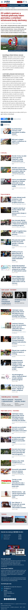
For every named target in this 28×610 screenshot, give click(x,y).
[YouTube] (15, 599)
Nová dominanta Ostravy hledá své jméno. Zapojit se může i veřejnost (18, 387)
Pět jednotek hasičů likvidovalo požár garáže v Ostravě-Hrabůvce (18, 242)
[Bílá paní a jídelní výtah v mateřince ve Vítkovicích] (6, 141)
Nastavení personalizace (5, 607)
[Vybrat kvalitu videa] (26, 50)
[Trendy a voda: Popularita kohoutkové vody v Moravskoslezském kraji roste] (6, 481)
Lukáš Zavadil (23, 216)
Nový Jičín (21, 355)
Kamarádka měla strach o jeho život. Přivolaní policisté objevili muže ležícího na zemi (19, 340)
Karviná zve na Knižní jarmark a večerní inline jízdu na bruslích (19, 429)
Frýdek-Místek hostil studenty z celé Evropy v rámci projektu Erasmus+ (18, 200)
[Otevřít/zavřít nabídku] (2, 2)
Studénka (17, 236)
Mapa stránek (4, 608)
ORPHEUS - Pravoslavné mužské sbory (6, 301)
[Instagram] (7, 599)
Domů (2, 8)
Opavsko (23, 5)
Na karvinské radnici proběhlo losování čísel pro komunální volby (18, 440)
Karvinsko (3, 5)
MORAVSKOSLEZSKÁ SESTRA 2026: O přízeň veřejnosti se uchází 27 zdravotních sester (19, 268)
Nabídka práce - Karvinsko (10, 397)
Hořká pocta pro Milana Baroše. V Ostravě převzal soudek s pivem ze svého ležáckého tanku (18, 256)
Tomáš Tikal (24, 204)
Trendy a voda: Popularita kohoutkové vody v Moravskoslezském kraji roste (18, 483)
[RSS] (13, 599)
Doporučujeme (5, 194)
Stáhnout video (22, 50)
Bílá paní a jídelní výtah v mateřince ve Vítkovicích (19, 141)
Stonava (21, 474)
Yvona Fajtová (22, 227)
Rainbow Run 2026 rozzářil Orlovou (18, 462)
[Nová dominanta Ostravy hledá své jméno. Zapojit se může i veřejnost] (6, 387)
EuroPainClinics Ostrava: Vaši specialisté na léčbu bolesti (18, 131)
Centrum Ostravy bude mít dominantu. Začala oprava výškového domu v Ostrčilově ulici (19, 327)
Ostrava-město (22, 345)
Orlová (21, 464)
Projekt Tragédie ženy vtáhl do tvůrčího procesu (19, 232)
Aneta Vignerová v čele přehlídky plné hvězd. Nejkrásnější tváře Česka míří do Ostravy (18, 280)
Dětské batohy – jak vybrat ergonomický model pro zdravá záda (19, 494)
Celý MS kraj (20, 174)
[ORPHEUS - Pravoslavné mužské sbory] (7, 295)
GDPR (21, 607)
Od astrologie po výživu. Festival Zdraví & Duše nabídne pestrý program (19, 377)
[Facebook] (5, 599)
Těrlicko (13, 8)
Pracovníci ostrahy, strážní (20, 400)
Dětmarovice (22, 318)
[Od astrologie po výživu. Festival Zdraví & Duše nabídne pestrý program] (6, 377)
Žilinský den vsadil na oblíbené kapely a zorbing (19, 352)
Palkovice (18, 227)
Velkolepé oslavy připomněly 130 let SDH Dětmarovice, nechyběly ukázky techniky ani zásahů (18, 313)
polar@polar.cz (7, 588)
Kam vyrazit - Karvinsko (9, 290)
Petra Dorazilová (23, 236)
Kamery (4, 514)
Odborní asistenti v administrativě (7, 400)
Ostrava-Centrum (23, 331)
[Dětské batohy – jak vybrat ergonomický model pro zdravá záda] (6, 494)
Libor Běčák (18, 23)
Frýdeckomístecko (13, 5)
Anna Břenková (14, 333)
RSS (24, 607)
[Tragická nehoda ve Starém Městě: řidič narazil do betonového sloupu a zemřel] (6, 210)
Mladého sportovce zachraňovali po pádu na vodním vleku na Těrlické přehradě (19, 170)
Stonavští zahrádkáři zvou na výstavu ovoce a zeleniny (19, 471)
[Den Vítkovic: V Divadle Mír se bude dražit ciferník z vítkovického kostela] (6, 504)
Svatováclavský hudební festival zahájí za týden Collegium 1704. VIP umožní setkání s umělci (18, 365)
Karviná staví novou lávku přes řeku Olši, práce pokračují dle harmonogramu (18, 451)
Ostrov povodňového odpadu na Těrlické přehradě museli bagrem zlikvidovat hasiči (19, 183)
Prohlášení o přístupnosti (14, 607)
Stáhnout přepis (13, 50)
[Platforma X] (9, 599)
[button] (14, 125)
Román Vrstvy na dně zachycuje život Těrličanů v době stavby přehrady (19, 158)
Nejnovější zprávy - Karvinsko (10, 411)
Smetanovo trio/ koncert (20, 300)
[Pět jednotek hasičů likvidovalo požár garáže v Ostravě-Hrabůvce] (6, 242)
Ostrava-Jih (22, 246)
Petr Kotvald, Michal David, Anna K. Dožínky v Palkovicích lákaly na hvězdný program (19, 222)
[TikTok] (11, 599)
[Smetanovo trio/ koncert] (20, 295)
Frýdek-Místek (18, 204)
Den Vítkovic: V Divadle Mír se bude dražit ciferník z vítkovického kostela (19, 505)
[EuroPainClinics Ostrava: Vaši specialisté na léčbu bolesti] (6, 131)
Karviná (21, 432)
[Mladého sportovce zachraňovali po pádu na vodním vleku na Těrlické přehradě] (6, 170)
